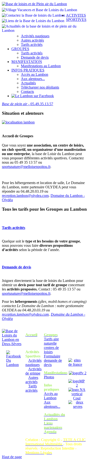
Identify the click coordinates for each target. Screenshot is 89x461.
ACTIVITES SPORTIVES (76, 17)
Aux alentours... (33, 79)
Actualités (28, 83)
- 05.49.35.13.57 (27, 104)
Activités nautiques (35, 36)
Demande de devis (35, 57)
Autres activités (32, 40)
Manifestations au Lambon (41, 66)
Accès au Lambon (34, 74)
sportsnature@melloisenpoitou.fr (26, 167)
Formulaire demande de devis (53, 360)
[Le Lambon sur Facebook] (32, 96)
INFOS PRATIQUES (27, 70)
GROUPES (20, 49)
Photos (49, 377)
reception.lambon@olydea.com (25, 196)
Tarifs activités (31, 45)
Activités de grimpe (33, 371)
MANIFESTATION (26, 62)
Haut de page (12, 457)
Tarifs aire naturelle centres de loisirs (51, 345)
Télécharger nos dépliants (40, 87)
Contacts (27, 92)
